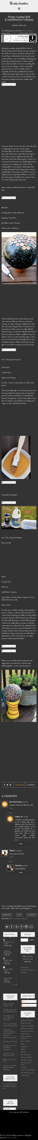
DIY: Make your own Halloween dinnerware (8, 1018)
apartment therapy (27, 1020)
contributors (19, 785)
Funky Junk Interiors (8, 961)
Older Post (31, 915)
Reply (11, 808)
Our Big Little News (10, 1041)
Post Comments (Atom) (19, 918)
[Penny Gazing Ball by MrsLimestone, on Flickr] (9, 85)
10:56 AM (18, 851)
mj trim (23, 1052)
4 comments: (30, 785)
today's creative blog (28, 1070)
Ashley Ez (19, 816)
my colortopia (25, 1055)
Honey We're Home (9, 970)
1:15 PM (25, 817)
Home (19, 915)
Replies (11, 813)
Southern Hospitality (8, 952)
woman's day (25, 1075)
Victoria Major (27, 31)
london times (25, 1034)
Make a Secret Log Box (9, 1061)
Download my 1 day (10, 1084)
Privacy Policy (12, 1138)
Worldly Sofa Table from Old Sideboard (10, 1011)
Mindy (12, 850)
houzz (23, 1044)
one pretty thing (26, 1060)
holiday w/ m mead (27, 1028)
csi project (24, 1046)
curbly (23, 1049)
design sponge (26, 1023)
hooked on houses (27, 1031)
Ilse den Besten (16, 802)
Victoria (18, 865)
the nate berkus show (26, 1064)
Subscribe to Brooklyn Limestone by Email (28, 970)
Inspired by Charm (8, 979)
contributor (15, 33)
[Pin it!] (10, 785)
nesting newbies (26, 1057)
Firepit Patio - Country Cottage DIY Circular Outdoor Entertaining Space (9, 1033)
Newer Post (7, 915)
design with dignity (27, 1026)
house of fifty (25, 1041)
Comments (27, 1005)
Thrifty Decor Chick (9, 943)
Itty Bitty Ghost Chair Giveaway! (8, 1054)
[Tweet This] (7, 785)
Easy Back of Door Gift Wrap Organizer (9, 1047)
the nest (23, 1067)
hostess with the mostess (26, 1037)
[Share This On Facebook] (4, 785)
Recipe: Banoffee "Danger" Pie (9, 1005)
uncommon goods (27, 1073)
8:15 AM (25, 802)
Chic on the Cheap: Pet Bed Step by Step (10, 1025)
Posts (25, 1001)
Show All (15, 984)
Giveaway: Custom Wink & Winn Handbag (9, 1067)
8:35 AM (25, 865)
